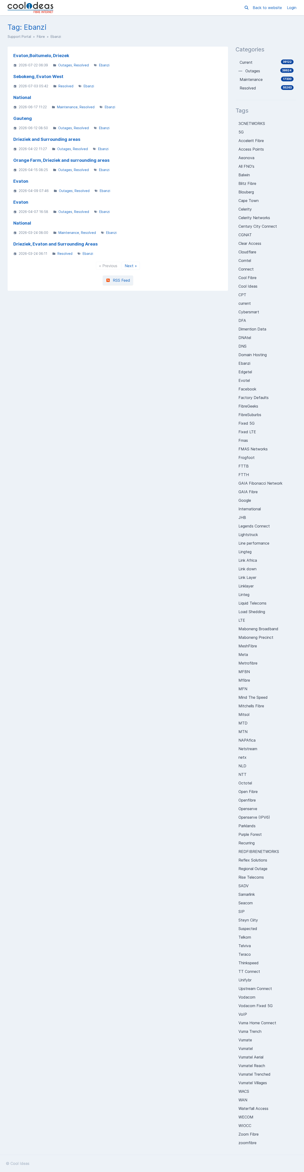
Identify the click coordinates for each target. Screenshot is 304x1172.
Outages (65, 65)
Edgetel (245, 371)
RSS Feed (120, 280)
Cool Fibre (247, 277)
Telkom (244, 937)
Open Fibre (248, 791)
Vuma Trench (249, 1031)
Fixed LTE (247, 431)
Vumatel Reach (251, 1065)
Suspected (247, 928)
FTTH (243, 474)
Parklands (247, 825)
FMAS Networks (253, 449)
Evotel (244, 380)
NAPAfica (247, 740)
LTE (241, 620)
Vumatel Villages (252, 1082)
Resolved (81, 65)
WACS (243, 1091)
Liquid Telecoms (252, 603)
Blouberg (246, 192)
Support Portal (19, 36)
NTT (242, 774)
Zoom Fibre (248, 1134)
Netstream (247, 748)
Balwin (244, 174)
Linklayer (246, 586)
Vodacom (246, 997)
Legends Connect (254, 526)
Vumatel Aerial (250, 1057)
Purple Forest (250, 834)
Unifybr (245, 980)
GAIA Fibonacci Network (260, 483)
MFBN (244, 671)
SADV (243, 885)
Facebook (247, 389)
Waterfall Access (253, 1108)
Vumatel (245, 1048)
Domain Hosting (252, 354)
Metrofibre (247, 663)
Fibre (41, 36)
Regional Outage (252, 868)
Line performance (253, 543)
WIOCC (244, 1125)
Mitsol (243, 714)
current (244, 303)
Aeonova (246, 157)
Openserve (247, 808)
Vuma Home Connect (257, 1022)
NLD (242, 765)
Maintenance (67, 107)
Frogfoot (246, 457)
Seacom (245, 903)
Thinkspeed (248, 962)
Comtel (244, 260)
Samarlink (246, 894)
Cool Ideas (247, 286)
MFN (242, 688)
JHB (242, 517)
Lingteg (245, 551)
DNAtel (244, 337)
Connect (246, 269)
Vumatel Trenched (254, 1074)
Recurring (246, 843)
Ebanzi (104, 65)
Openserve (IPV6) (254, 817)
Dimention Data (252, 329)
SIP (241, 911)
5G (241, 132)
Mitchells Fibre (251, 706)
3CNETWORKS (251, 123)
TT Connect (249, 971)
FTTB (243, 466)
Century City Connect (257, 226)
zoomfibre (247, 1142)
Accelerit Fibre (251, 140)
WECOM (245, 1117)
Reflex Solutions (252, 860)
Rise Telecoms (251, 877)
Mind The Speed (253, 697)
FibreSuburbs (249, 414)
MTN (242, 731)
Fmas (243, 440)
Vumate (245, 1040)
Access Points (251, 149)
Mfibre (244, 680)
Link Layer (247, 577)
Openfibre (247, 800)
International (249, 509)
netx (242, 757)
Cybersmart (248, 312)
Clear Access (249, 243)
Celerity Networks (254, 217)
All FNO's (246, 166)
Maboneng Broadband (258, 628)
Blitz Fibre (247, 183)
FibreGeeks (248, 406)
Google (244, 500)
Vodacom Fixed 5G (255, 1005)
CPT (242, 294)
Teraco (244, 954)
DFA (242, 320)
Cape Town (248, 200)
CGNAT (245, 234)
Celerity (245, 209)
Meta (243, 654)
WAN (242, 1100)
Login (291, 7)
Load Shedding (251, 611)
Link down (247, 568)
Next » (131, 265)
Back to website (268, 7)
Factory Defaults (253, 397)
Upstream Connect (255, 988)
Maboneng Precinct (255, 637)
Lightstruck (248, 534)
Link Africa (247, 560)
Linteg (243, 594)
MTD (242, 723)
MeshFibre (247, 646)
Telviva (244, 945)
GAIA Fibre (248, 491)
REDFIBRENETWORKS (258, 851)
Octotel (245, 783)
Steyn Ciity (248, 920)
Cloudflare (247, 252)
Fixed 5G (246, 423)
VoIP (242, 1014)
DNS (242, 346)
